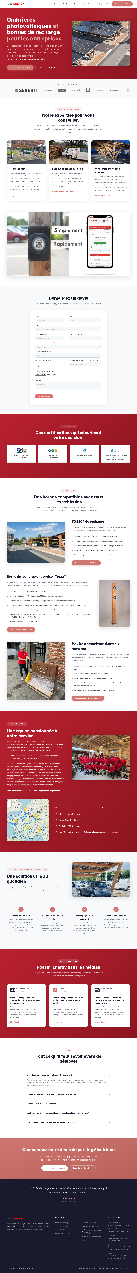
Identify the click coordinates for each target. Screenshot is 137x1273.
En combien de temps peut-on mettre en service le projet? (52, 1122)
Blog (100, 4)
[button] (25, 809)
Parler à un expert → (102, 195)
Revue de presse (89, 4)
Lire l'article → (16, 1022)
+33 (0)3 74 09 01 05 (89, 1223)
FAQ (107, 4)
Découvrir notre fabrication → (63, 191)
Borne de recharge (62, 1223)
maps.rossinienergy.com (112, 832)
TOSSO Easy (60, 1230)
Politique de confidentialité (91, 1237)
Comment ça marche (46, 67)
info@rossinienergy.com (90, 1226)
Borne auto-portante (62, 1233)
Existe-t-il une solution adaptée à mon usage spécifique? (51, 1094)
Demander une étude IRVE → (21, 630)
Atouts (65, 4)
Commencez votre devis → (20, 67)
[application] (28, 821)
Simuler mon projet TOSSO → (86, 563)
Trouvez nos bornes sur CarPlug (93, 1231)
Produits (74, 4)
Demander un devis (122, 4)
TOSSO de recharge (62, 1226)
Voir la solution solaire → (19, 197)
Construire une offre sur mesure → (88, 698)
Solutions (56, 4)
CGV (83, 1240)
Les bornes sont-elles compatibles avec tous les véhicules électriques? (58, 1113)
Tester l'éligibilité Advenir (83, 1168)
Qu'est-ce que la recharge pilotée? (42, 1104)
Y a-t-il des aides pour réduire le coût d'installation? (49, 1075)
